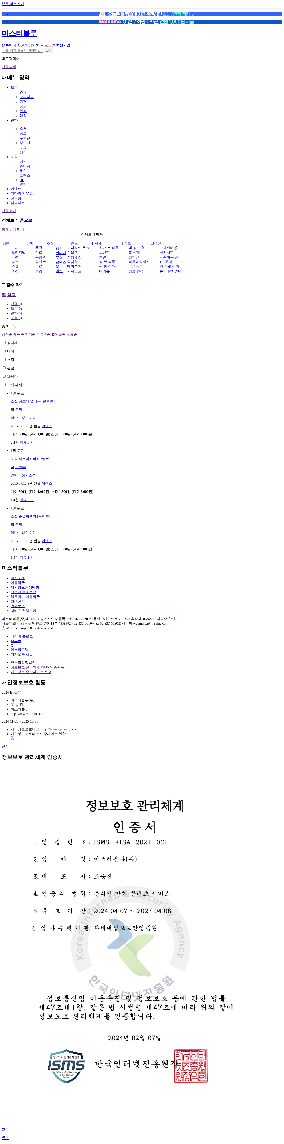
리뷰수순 (43, 334)
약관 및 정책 (169, 266)
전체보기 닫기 (13, 229)
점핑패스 (18, 203)
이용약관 (18, 583)
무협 (23, 171)
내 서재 (96, 243)
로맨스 (25, 175)
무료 (23, 147)
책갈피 (104, 257)
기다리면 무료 (22, 193)
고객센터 (158, 243)
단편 (23, 101)
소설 (14, 157)
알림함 (34, 45)
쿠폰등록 (135, 266)
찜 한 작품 (107, 262)
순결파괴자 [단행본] (30, 516)
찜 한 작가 (107, 266)
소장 (10, 360)
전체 (16, 304)
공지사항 (167, 252)
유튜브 (16, 641)
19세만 (12, 376)
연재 (23, 92)
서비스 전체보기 (23, 611)
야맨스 (47, 426)
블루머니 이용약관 (25, 597)
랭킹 (23, 115)
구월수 (20, 409)
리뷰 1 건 (27, 557)
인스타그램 (19, 650)
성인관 (25, 143)
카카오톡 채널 (22, 654)
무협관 (25, 138)
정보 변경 (136, 271)
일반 (23, 184)
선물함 (16, 198)
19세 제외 (14, 385)
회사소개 (18, 578)
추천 (23, 129)
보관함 (104, 252)
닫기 (5, 746)
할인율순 (58, 334)
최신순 (7, 334)
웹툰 (14, 87)
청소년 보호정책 (23, 592)
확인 (5, 1138)
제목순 (18, 334)
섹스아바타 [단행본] (30, 459)
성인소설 (29, 418)
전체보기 (9, 211)
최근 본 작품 (109, 248)
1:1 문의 (166, 262)
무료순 (72, 334)
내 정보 (125, 243)
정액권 (133, 257)
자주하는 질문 (171, 257)
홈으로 (26, 220)
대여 (10, 351)
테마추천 (74, 266)
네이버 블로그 (22, 636)
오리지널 (27, 97)
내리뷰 (104, 271)
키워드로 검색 (78, 271)
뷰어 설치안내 (171, 271)
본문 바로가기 (13, 4)
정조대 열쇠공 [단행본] (33, 401)
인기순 (30, 334)
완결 (23, 111)
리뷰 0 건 (27, 442)
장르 (23, 106)
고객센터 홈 (169, 248)
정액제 (12, 343)
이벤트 (16, 189)
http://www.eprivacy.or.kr (59, 729)
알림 (11, 294)
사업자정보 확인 (162, 619)
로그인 (50, 45)
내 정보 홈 (136, 248)
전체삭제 (9, 67)
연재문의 (18, 606)
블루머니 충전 (13, 45)
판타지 (25, 166)
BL (22, 180)
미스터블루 (19, 33)
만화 (14, 120)
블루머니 (135, 252)
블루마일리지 (139, 262)
